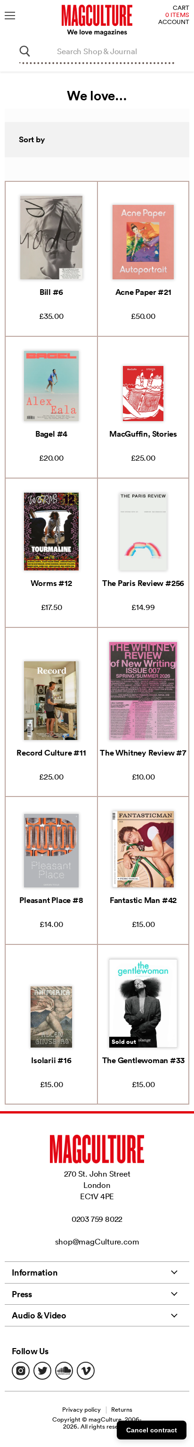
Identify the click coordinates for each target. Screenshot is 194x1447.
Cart (181, 8)
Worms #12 (51, 583)
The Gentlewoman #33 (143, 1060)
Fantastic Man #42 (143, 900)
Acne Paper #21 (143, 292)
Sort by (32, 139)
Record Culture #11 (51, 753)
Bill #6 (51, 292)
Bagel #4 (51, 434)
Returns (121, 1410)
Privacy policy (81, 1410)
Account (173, 22)
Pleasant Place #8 (51, 900)
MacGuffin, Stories (143, 434)
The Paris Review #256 (143, 583)
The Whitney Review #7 (143, 753)
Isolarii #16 (51, 1060)
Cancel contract (151, 1430)
